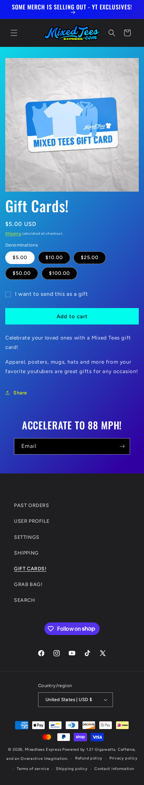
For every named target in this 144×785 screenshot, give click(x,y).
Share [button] (20, 393)
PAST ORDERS (31, 505)
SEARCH (24, 600)
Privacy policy (123, 758)
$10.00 (54, 258)
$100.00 (59, 273)
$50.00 (22, 273)
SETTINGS (26, 537)
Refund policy (88, 758)
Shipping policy (72, 768)
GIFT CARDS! (30, 569)
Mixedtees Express (43, 749)
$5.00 (20, 258)
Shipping (13, 233)
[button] (14, 33)
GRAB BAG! (28, 584)
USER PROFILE (31, 521)
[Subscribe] (122, 446)
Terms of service (33, 768)
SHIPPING (26, 553)
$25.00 (90, 258)
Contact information (114, 768)
